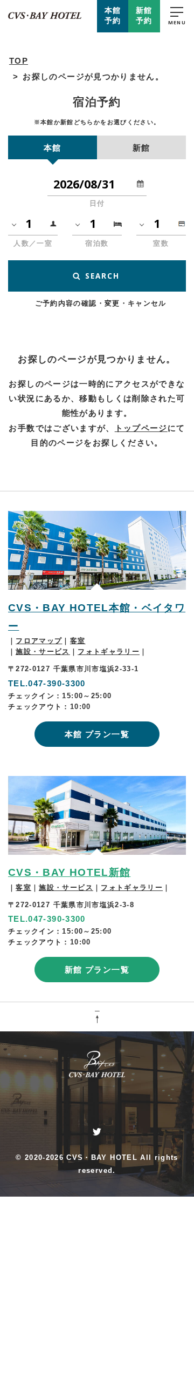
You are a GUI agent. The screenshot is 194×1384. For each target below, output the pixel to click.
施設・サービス (43, 651)
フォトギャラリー (109, 651)
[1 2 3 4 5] (97, 223)
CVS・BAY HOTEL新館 (69, 872)
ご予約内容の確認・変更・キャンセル (100, 303)
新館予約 (144, 15)
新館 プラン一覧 (97, 969)
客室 (78, 641)
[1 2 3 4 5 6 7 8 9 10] (33, 223)
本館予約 (113, 15)
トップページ (141, 428)
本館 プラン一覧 (97, 733)
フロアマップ (39, 641)
